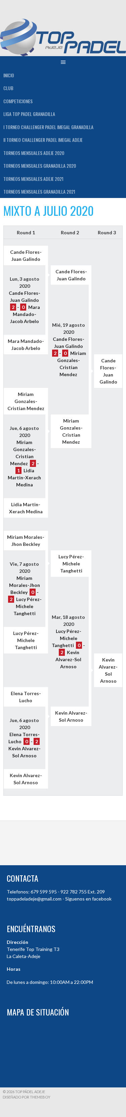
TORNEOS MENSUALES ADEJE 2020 (33, 152)
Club (8, 87)
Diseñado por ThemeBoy (26, 1097)
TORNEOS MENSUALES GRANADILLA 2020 (39, 165)
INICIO (8, 75)
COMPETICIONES (18, 101)
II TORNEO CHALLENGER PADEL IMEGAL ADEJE (43, 139)
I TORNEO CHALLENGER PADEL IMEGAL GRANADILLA (48, 126)
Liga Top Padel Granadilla (29, 113)
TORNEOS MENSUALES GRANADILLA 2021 (39, 191)
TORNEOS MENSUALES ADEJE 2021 (33, 178)
